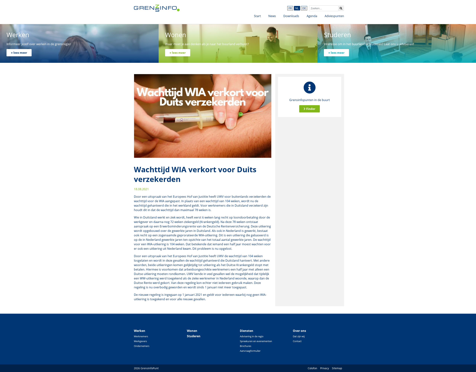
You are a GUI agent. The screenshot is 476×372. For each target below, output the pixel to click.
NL (297, 8)
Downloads (291, 16)
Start (257, 16)
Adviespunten (334, 16)
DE (304, 8)
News (272, 16)
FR (290, 8)
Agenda (312, 16)
